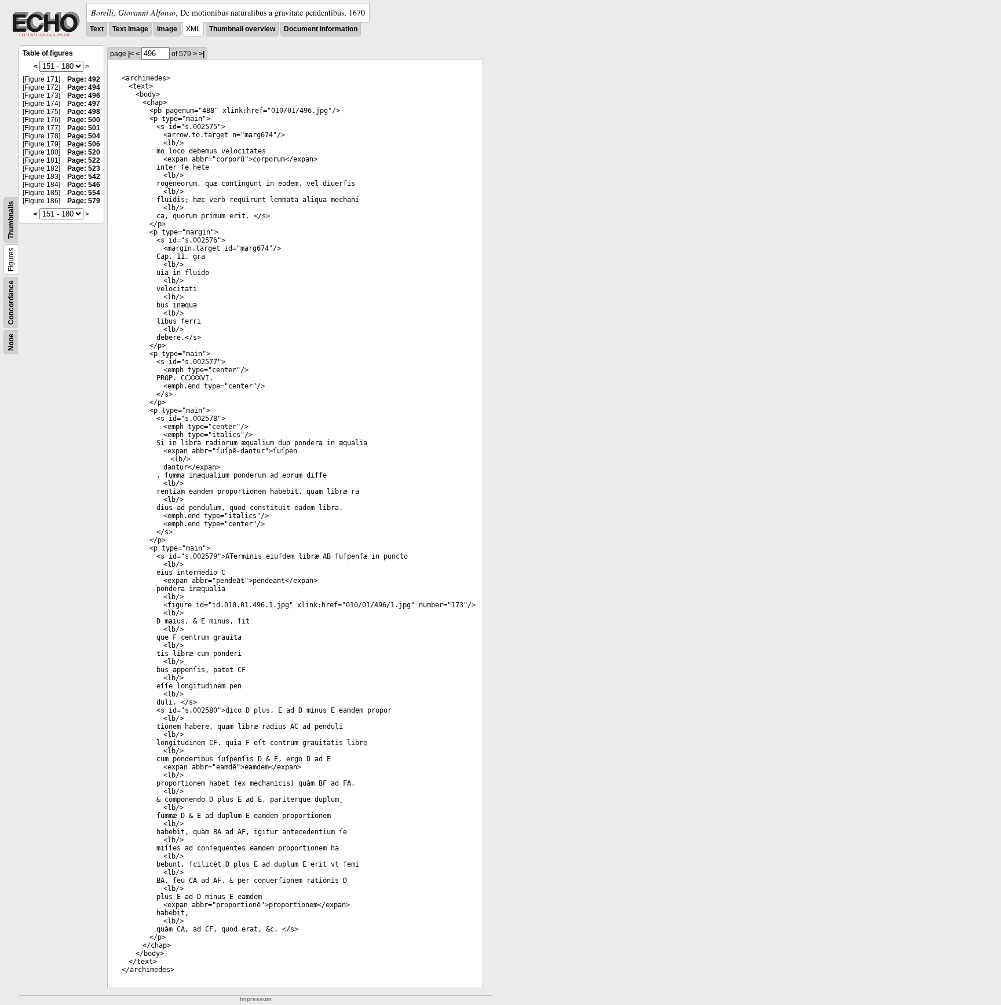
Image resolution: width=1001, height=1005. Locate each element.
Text (97, 29)
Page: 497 (83, 104)
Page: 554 (83, 193)
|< (131, 54)
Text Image (130, 29)
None (11, 342)
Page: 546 (83, 185)
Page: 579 (83, 201)
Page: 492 (83, 79)
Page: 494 (83, 87)
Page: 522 (83, 160)
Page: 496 (83, 95)
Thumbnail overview (242, 29)
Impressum (256, 999)
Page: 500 (83, 120)
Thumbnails (11, 220)
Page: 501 (83, 128)
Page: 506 (83, 144)
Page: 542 (83, 177)
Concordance (11, 302)
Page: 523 (83, 168)
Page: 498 (83, 112)
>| (201, 54)
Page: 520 (83, 152)
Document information (320, 29)
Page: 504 (83, 136)
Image (167, 29)
